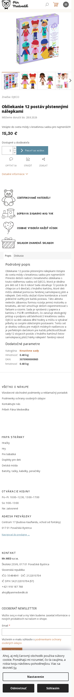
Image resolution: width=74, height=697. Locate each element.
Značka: (10, 97)
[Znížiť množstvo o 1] (14, 152)
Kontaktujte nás (11, 404)
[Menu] (66, 4)
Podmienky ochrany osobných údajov (23, 398)
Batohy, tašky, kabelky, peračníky (21, 471)
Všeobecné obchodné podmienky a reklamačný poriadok (35, 392)
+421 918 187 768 (12, 586)
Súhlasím (52, 688)
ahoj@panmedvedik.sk (15, 592)
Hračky (6, 443)
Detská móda (10, 465)
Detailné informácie (13, 174)
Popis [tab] (8, 255)
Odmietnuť (18, 688)
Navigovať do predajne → (16, 534)
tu (14, 668)
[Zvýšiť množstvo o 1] (14, 148)
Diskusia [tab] (19, 255)
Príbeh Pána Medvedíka (15, 409)
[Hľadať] (47, 4)
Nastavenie (35, 677)
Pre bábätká (9, 454)
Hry (4, 448)
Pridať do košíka (34, 150)
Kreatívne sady (29, 350)
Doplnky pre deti (11, 459)
